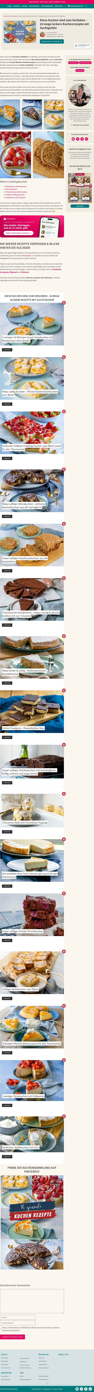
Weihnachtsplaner (44, 1376)
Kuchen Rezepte (73, 62)
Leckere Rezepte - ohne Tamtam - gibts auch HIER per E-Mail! (47, 2)
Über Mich (41, 1358)
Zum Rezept (7, 350)
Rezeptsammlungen (85, 62)
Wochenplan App (5, 1379)
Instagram (4, 272)
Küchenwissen (47, 6)
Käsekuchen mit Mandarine (16, 186)
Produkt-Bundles (43, 1379)
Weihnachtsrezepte (25, 1368)
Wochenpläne (5, 1376)
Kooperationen (43, 1364)
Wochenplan (34, 6)
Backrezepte (14, 16)
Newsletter (26, 255)
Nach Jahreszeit (5, 1368)
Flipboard (13, 272)
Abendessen (23, 1361)
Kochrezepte (4, 1364)
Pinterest (25, 272)
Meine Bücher (42, 1361)
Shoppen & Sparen (44, 1368)
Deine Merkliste (76, 6)
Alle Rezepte (4, 1358)
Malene (55, 32)
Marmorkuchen (11, 189)
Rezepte (17, 6)
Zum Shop (80, 206)
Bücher (22, 1376)
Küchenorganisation (25, 1379)
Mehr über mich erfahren (81, 125)
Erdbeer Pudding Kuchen (15, 194)
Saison (24, 6)
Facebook (57, 269)
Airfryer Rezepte (24, 1365)
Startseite (6, 16)
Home (9, 6)
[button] (85, 6)
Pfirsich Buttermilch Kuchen (16, 192)
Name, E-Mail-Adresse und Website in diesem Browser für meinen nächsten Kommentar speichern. (31, 1328)
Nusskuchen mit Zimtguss (15, 197)
